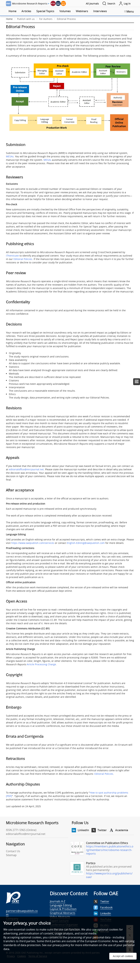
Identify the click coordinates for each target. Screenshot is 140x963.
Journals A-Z (57, 901)
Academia (121, 830)
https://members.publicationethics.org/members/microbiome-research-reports (109, 849)
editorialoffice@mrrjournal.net (26, 469)
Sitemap (11, 855)
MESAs (10, 156)
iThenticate (12, 255)
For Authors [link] (45, 19)
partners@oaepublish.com (22, 913)
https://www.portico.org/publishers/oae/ (109, 875)
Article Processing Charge (41, 664)
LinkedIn (83, 830)
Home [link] (9, 19)
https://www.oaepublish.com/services (32, 543)
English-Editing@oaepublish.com (86, 543)
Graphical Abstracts (62, 913)
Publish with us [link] (26, 19)
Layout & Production (63, 909)
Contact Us (13, 851)
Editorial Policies (22, 259)
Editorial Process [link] (66, 19)
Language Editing (61, 905)
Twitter (102, 830)
